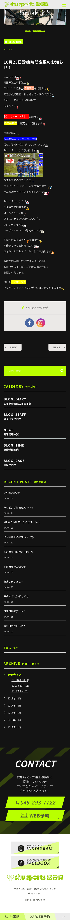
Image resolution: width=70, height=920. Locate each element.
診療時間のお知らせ (15, 566)
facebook (29, 322)
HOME (28, 30)
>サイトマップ (34, 893)
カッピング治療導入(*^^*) (18, 507)
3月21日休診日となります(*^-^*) (22, 522)
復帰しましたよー (13, 581)
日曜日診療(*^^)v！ (15, 611)
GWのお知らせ (12, 492)
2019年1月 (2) (19, 691)
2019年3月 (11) (20, 686)
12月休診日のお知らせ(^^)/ (19, 537)
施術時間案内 (39, 30)
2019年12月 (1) (20, 680)
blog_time (15, 42)
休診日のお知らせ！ (15, 626)
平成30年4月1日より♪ (16, 596)
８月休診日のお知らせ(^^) (18, 552)
